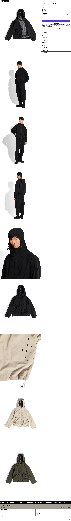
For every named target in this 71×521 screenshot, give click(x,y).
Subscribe (68, 507)
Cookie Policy (38, 512)
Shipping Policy (38, 514)
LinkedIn (55, 510)
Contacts (19, 509)
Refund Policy (38, 513)
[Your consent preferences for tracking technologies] (69, 519)
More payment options (56, 23)
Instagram (55, 509)
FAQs (19, 510)
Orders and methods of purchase (22, 512)
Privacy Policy (38, 510)
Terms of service (38, 509)
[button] (54, 1)
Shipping (43, 7)
